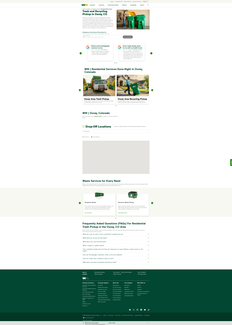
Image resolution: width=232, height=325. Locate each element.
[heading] (116, 234)
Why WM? (126, 287)
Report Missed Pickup (103, 297)
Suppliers (139, 289)
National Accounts (86, 303)
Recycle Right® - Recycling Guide (142, 273)
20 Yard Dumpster (117, 295)
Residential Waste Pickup (107, 9)
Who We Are (127, 285)
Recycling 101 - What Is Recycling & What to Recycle (122, 273)
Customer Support (102, 293)
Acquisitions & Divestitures (143, 291)
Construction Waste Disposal (88, 296)
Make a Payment (127, 1)
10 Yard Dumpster (117, 293)
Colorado (94, 9)
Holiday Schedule (117, 299)
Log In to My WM (101, 291)
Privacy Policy (111, 315)
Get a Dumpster (88, 212)
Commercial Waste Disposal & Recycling (89, 289)
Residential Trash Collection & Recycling (89, 286)
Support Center (97, 116)
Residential (92, 5)
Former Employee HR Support (142, 294)
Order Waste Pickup (122, 212)
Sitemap (104, 315)
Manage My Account (102, 289)
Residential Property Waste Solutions (100, 273)
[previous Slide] (80, 53)
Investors (139, 287)
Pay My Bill (100, 285)
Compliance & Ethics (129, 291)
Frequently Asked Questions (104, 299)
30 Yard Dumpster (117, 297)
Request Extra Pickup (102, 295)
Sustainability (133, 5)
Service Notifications (117, 291)
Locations (88, 9)
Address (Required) (86, 35)
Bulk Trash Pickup (86, 294)
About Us (142, 5)
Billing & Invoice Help (103, 287)
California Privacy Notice (87, 320)
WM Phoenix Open (128, 293)
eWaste (84, 301)
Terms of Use (117, 315)
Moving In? (84, 305)
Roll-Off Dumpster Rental (88, 292)
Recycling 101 (116, 285)
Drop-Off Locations (137, 1)
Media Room (127, 289)
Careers (139, 285)
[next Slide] (151, 53)
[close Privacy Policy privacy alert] (149, 322)
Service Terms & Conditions (127, 315)
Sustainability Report (129, 295)
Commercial (101, 5)
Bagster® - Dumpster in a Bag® (88, 299)
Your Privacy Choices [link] (89, 317)
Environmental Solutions (113, 5)
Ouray (98, 9)
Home (84, 9)
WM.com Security (102, 301)
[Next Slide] (152, 203)
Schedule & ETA (118, 1)
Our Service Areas (117, 287)
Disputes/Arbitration (139, 315)
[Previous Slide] (79, 203)
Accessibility (147, 315)
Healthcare (124, 5)
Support (112, 1)
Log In (144, 1)
